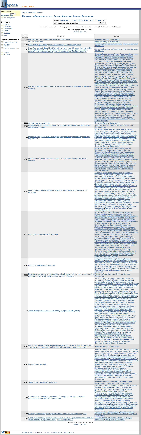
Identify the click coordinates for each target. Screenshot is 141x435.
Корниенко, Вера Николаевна (122, 157)
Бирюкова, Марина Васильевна (123, 182)
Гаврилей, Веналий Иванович (106, 297)
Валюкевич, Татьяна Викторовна (123, 295)
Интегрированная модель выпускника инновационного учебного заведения (57, 414)
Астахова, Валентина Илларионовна (109, 129)
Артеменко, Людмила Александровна (119, 176)
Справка (6, 52)
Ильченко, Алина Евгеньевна (110, 264)
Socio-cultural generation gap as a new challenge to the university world (54, 45)
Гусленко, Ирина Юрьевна (105, 78)
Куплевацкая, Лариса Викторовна (108, 321)
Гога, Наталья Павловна (121, 76)
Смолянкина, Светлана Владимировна (110, 163)
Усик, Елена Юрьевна (115, 169)
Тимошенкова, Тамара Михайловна (108, 202)
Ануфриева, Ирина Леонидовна (107, 58)
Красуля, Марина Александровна (117, 319)
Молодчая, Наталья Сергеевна (113, 108)
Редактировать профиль (11, 48)
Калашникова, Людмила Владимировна (113, 226)
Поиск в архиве (6, 11)
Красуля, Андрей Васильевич (106, 98)
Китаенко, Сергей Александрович (121, 89)
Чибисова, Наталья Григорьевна (124, 353)
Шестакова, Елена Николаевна (117, 383)
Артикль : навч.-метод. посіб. (39, 123)
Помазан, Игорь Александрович (107, 54)
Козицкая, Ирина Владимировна (107, 311)
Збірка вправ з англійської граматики (42, 382)
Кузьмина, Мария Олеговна (105, 102)
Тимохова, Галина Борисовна (118, 200)
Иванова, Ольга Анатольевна (116, 186)
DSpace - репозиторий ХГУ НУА (32, 12)
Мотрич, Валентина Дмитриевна (108, 332)
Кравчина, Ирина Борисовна (116, 261)
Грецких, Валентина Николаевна (107, 299)
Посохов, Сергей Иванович (117, 119)
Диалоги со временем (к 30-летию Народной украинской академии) (54, 311)
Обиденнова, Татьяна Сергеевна (120, 111)
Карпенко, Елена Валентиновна (114, 87)
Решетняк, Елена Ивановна (125, 131)
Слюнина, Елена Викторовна (114, 343)
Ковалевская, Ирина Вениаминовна (117, 310)
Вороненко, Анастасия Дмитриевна (119, 74)
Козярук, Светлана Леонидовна (115, 313)
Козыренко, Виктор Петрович (122, 191)
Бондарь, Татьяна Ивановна (106, 418)
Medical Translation (35, 42)
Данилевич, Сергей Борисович (106, 184)
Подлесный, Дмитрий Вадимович (108, 159)
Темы (5, 35)
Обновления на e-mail (10, 42)
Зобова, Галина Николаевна (117, 85)
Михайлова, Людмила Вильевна (118, 104)
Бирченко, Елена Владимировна (115, 67)
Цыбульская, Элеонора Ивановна (107, 206)
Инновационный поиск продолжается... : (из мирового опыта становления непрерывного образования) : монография (56, 397)
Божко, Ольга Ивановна (121, 293)
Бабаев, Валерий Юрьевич (115, 59)
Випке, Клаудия (109, 71)
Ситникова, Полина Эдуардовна (123, 140)
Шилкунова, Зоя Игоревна (113, 366)
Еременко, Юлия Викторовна (118, 80)
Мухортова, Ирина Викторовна (107, 238)
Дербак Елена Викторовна (126, 78)
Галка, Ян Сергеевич (103, 76)
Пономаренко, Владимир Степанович (120, 115)
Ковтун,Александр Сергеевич (106, 93)
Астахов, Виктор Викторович (126, 284)
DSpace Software (27, 432)
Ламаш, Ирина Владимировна (106, 234)
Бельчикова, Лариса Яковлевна (116, 291)
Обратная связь (69, 432)
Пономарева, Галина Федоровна (107, 117)
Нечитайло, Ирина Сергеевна (115, 156)
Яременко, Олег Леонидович (116, 208)
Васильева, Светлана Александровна (120, 63)
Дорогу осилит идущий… (37, 364)
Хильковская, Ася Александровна (119, 204)
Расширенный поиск (7, 15)
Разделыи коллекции (7, 25)
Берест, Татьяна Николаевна (124, 135)
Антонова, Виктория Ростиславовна (120, 253)
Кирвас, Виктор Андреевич (105, 91)
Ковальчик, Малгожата (125, 91)
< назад (76, 32)
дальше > (83, 32)
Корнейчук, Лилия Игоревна (110, 317)
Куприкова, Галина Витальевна (107, 137)
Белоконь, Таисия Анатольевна (107, 289)
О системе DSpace (27, 6)
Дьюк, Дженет (100, 80)
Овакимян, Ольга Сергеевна (116, 240)
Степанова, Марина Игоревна (125, 373)
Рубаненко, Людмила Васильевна (116, 339)
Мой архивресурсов (7, 45)
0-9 (62, 20)
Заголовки (7, 33)
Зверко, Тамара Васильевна (105, 142)
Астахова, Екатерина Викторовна (108, 44)
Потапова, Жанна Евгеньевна (106, 337)
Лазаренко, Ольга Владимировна (125, 232)
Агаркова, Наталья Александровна (119, 56)
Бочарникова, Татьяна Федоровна (108, 65)
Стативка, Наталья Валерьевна (108, 270)
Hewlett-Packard (57, 432)
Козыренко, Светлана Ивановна (115, 95)
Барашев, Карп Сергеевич (117, 216)
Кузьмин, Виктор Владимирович (119, 100)
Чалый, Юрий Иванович (129, 268)
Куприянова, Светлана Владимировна (120, 323)
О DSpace (7, 54)
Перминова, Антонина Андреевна (123, 242)
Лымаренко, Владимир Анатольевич (117, 326)
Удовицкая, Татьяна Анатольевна (118, 362)
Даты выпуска (8, 28)
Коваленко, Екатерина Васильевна (108, 229)
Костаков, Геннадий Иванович (106, 256)
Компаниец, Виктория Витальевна (118, 97)
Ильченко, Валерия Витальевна (107, 39)
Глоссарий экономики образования (41, 265)
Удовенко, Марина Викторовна (119, 249)
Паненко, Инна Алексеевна (122, 280)
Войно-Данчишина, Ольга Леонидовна (117, 144)
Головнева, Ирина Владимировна (115, 221)
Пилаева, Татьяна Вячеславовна (107, 113)
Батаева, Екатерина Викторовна (108, 178)
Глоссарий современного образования (43, 234)
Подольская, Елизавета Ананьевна (108, 244)
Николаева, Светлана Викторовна (113, 333)
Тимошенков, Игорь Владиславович (124, 404)
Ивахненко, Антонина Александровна (121, 306)
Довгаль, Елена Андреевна (122, 255)
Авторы (6, 30)
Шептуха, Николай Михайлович (107, 251)
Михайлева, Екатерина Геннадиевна (109, 106)
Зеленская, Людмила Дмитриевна (124, 82)
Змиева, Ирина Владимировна (106, 360)
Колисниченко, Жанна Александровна (109, 315)
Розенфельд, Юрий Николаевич (116, 245)
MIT (48, 432)
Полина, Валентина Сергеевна (119, 161)
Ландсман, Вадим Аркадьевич (106, 324)
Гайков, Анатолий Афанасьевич (107, 219)
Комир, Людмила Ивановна (105, 259)
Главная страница (9, 18)
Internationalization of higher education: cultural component (49, 39)
